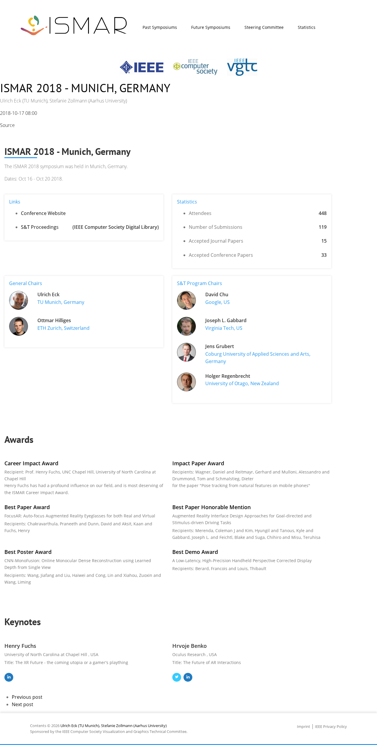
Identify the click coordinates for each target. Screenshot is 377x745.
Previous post (27, 697)
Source (7, 125)
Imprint (303, 726)
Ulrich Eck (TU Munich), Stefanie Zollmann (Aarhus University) (113, 725)
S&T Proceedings (40, 227)
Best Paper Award (27, 507)
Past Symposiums (160, 27)
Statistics (306, 27)
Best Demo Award (195, 551)
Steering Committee (264, 27)
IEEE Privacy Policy (331, 726)
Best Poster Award (28, 551)
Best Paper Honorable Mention (211, 507)
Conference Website (43, 213)
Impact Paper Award (198, 463)
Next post (22, 704)
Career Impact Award (31, 463)
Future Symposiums (210, 27)
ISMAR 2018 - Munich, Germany (85, 87)
